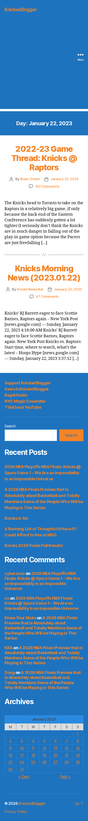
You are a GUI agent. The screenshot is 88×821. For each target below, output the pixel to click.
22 (78, 755)
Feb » (65, 776)
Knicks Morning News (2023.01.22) (44, 273)
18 (33, 755)
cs (7, 598)
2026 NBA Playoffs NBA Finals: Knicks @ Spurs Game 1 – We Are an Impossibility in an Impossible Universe (43, 472)
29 (78, 762)
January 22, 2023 (65, 179)
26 (44, 762)
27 (55, 762)
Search (10, 426)
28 (67, 762)
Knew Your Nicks (20, 617)
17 (21, 755)
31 (22, 769)
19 (44, 755)
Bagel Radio (16, 395)
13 (55, 748)
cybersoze (15, 573)
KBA (9, 647)
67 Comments (47, 296)
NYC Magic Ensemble (25, 401)
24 (22, 762)
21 (66, 755)
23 (10, 762)
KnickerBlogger (21, 9)
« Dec (24, 776)
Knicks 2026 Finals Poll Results (34, 545)
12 (44, 748)
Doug (10, 672)
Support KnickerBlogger (28, 383)
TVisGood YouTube (23, 407)
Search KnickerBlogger (27, 389)
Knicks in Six (16, 518)
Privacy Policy (16, 811)
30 (10, 769)
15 (78, 748)
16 (10, 755)
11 (33, 748)
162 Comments (47, 186)
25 (33, 762)
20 (55, 755)
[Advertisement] (44, 65)
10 (22, 748)
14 (67, 748)
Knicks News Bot (30, 289)
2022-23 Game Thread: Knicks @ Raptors (44, 158)
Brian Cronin (30, 179)
